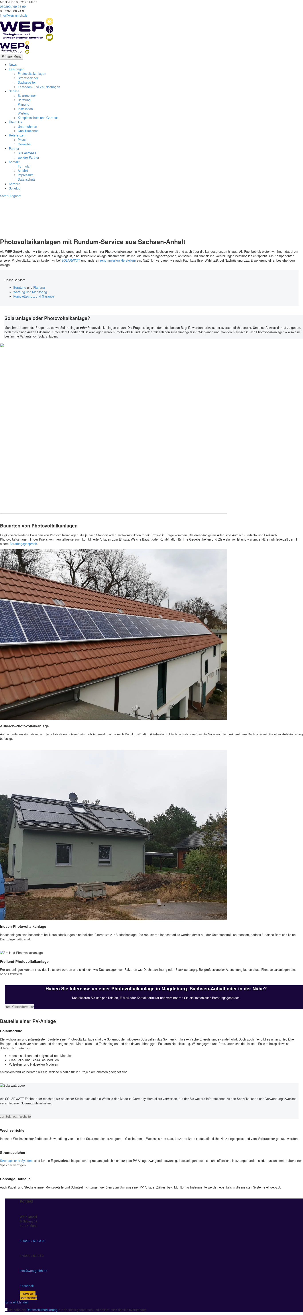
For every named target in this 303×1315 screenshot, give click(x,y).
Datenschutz (26, 179)
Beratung (24, 100)
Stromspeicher (28, 78)
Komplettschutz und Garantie (38, 117)
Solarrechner (27, 95)
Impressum (25, 175)
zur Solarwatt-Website (15, 1116)
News (13, 64)
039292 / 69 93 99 (13, 6)
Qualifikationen (28, 130)
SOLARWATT (27, 153)
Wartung (24, 113)
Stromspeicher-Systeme (16, 1160)
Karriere (14, 184)
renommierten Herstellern (118, 260)
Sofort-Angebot (10, 195)
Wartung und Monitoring (30, 292)
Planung (23, 104)
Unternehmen (27, 126)
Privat (22, 139)
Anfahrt (23, 170)
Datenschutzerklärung (42, 1309)
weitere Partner (28, 157)
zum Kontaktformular (19, 1006)
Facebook (27, 1285)
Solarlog (14, 188)
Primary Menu (12, 56)
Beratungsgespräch (23, 543)
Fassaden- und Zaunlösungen (39, 87)
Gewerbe (24, 144)
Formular (24, 166)
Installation (25, 109)
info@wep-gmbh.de (14, 15)
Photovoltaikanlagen (32, 73)
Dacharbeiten (27, 82)
